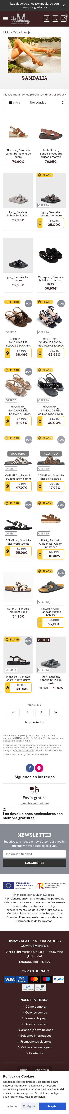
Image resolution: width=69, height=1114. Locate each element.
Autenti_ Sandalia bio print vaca (18, 610)
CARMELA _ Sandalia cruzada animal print (18, 477)
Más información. (35, 1096)
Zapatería (42, 1070)
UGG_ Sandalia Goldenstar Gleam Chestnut (50, 544)
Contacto (36, 1053)
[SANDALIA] (13, 712)
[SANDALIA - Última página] (55, 712)
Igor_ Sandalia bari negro (18, 278)
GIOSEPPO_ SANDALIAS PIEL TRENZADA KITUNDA (18, 410)
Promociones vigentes (36, 1042)
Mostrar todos (55, 94)
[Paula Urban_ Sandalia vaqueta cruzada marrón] (51, 128)
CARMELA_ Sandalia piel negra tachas (18, 542)
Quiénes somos (36, 1012)
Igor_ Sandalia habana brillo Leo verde (51, 680)
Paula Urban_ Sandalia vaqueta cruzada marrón (51, 154)
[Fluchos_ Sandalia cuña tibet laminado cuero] (18, 128)
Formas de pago (36, 1018)
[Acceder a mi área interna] (55, 18)
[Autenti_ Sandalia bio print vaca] (18, 586)
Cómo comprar (36, 1007)
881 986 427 (42, 962)
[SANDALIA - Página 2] (41, 712)
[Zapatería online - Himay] (20, 18)
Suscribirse (34, 863)
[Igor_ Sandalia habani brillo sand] (18, 190)
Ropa (24, 1070)
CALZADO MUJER (24, 750)
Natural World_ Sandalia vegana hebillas (51, 612)
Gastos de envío (36, 1024)
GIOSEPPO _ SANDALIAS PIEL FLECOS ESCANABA (18, 342)
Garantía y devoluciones (36, 1030)
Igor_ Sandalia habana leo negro (51, 213)
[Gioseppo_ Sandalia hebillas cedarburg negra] (51, 255)
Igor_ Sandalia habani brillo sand (18, 213)
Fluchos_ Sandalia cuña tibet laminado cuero (18, 154)
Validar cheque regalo (36, 1047)
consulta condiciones (34, 803)
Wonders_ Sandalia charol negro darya (18, 678)
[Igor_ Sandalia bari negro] (18, 255)
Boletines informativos (36, 1036)
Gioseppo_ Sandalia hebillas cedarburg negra (51, 280)
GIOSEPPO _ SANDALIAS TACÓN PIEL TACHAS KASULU (51, 342)
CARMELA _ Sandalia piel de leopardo (51, 477)
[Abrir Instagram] (39, 768)
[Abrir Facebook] (30, 768)
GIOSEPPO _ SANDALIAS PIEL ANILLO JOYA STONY (50, 410)
